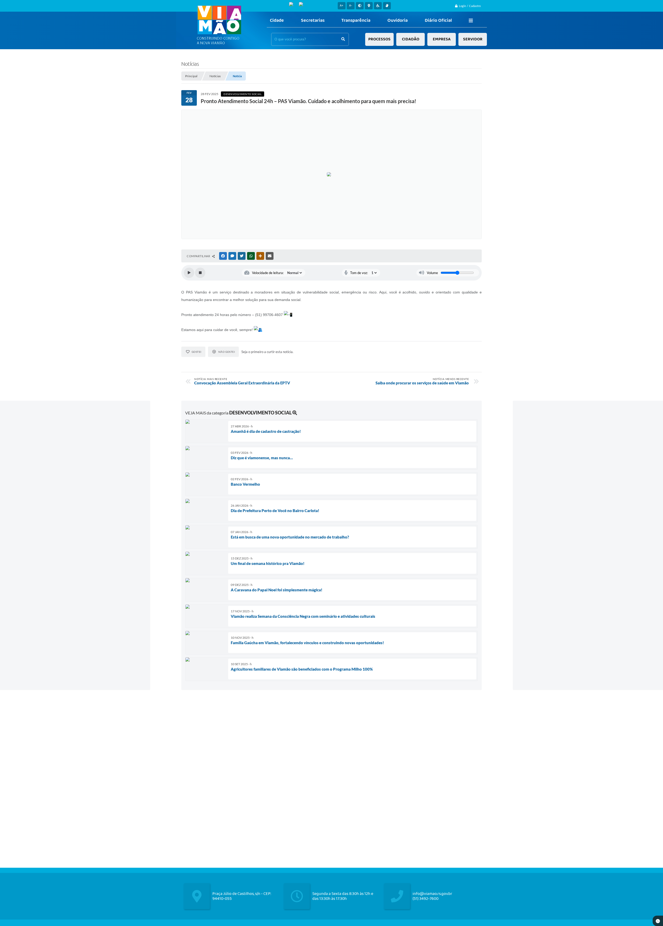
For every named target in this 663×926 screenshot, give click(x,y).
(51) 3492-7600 (425, 898)
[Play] (189, 273)
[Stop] (200, 273)
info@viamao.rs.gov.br (432, 894)
